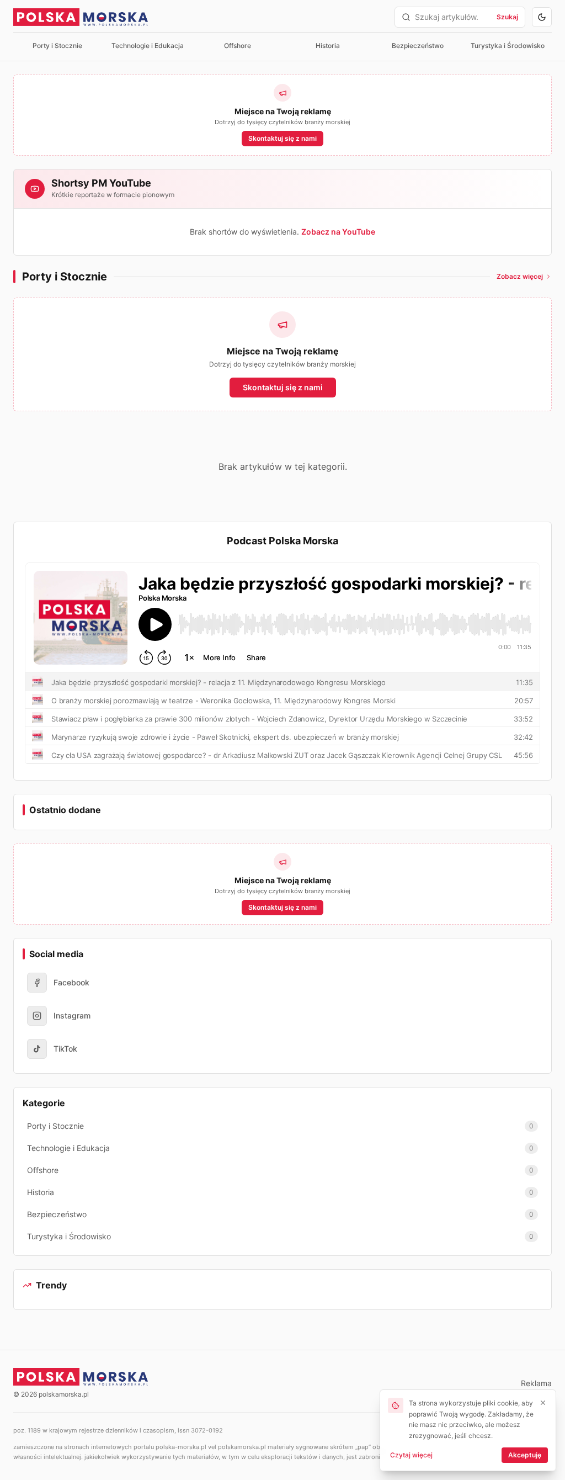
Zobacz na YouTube (338, 231)
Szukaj (507, 17)
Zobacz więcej (520, 276)
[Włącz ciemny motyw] (542, 17)
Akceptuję (524, 1455)
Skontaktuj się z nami (282, 138)
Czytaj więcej (411, 1455)
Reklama (536, 1383)
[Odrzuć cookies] (543, 1403)
